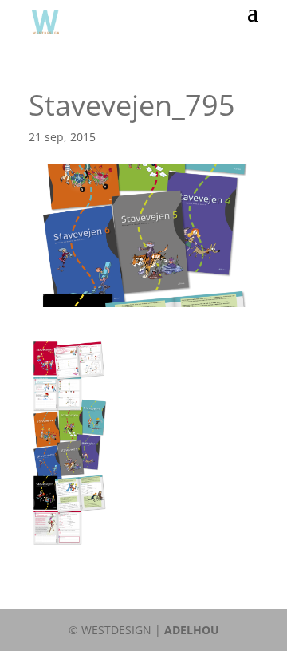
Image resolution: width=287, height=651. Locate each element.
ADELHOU (191, 629)
